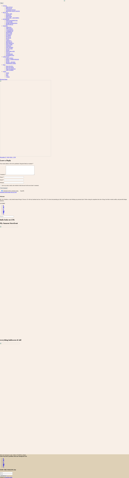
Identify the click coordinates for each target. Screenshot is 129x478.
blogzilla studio (8, 477)
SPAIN (7, 50)
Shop (4, 64)
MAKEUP (8, 15)
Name (2, 177)
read (2, 203)
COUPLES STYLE (11, 9)
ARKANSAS (9, 28)
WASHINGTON (10, 55)
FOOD (7, 60)
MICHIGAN (9, 42)
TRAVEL (5, 26)
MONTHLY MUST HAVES (13, 11)
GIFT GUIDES (9, 70)
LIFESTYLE (6, 56)
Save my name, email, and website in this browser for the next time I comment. (20, 185)
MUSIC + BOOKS (10, 62)
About (4, 71)
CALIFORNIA (9, 30)
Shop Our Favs (9, 66)
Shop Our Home (10, 67)
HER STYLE (9, 7)
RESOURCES (9, 24)
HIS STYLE (9, 8)
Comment (3, 174)
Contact (8, 76)
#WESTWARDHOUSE (12, 20)
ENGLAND (9, 34)
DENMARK (9, 32)
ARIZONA (8, 27)
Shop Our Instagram (11, 68)
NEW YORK (9, 44)
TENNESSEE (9, 54)
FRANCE (8, 36)
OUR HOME (9, 21)
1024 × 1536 (13, 157)
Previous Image (3, 79)
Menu (2, 3)
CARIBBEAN (9, 31)
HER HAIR (9, 16)
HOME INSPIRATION (11, 23)
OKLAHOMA (9, 47)
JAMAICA (8, 40)
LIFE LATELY (9, 58)
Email (2, 180)
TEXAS (8, 52)
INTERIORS (6, 19)
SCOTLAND (9, 48)
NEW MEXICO (10, 43)
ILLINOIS (8, 38)
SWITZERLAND (10, 51)
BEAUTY (5, 12)
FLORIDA (8, 35)
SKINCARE (9, 13)
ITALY (7, 39)
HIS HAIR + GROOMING (12, 17)
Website (2, 182)
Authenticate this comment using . (13, 191)
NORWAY (8, 46)
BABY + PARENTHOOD (12, 59)
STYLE (5, 5)
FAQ (7, 74)
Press (7, 75)
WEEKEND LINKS (11, 63)
